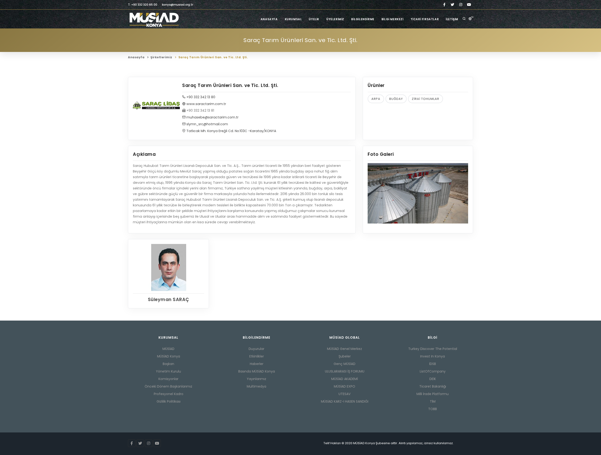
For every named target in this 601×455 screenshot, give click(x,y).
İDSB (432, 363)
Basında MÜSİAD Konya (256, 371)
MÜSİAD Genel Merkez (344, 348)
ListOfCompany (433, 371)
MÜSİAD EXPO (344, 386)
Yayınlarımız (256, 379)
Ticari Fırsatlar (425, 19)
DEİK (432, 379)
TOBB (432, 409)
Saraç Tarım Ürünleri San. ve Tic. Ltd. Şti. (213, 57)
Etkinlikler (256, 356)
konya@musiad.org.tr (177, 5)
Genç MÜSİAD (344, 363)
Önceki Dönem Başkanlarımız (168, 386)
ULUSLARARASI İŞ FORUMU (344, 371)
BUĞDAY (396, 99)
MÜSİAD (168, 348)
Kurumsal (293, 19)
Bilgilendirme (362, 19)
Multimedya (256, 386)
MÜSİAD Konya (168, 356)
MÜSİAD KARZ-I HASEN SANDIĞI (344, 401)
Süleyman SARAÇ (168, 299)
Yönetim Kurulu (168, 371)
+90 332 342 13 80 (200, 97)
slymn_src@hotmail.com (206, 124)
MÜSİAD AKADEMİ (344, 379)
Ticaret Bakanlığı (432, 386)
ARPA (375, 99)
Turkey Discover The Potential (432, 348)
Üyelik (314, 19)
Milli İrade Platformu (432, 394)
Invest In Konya (432, 356)
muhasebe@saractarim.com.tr (212, 117)
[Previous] (372, 192)
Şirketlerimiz (161, 57)
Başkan (168, 363)
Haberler (256, 363)
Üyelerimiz (335, 19)
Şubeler (345, 356)
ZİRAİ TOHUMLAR (425, 99)
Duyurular (256, 348)
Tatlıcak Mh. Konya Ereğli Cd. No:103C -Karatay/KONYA (230, 131)
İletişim (452, 19)
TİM (432, 401)
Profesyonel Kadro (168, 394)
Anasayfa (269, 19)
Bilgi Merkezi (392, 19)
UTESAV (345, 394)
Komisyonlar (168, 379)
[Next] (463, 192)
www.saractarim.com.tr (205, 104)
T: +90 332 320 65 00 (142, 5)
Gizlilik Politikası (169, 401)
